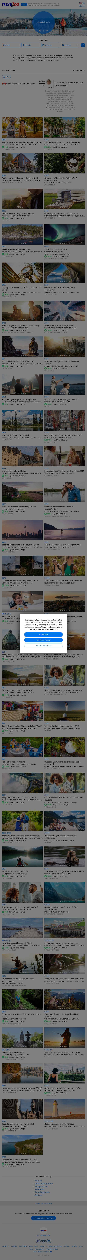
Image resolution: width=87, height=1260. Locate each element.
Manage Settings (43, 646)
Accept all (43, 634)
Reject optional (44, 640)
